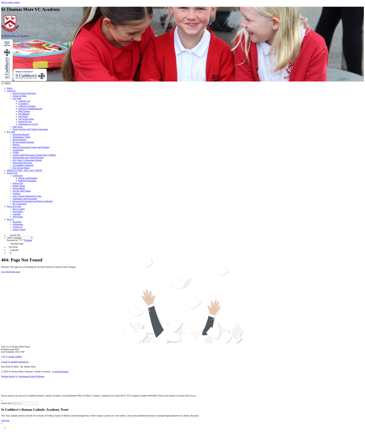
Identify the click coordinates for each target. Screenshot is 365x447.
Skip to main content (10, 2)
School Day (18, 183)
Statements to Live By (28, 124)
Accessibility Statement (23, 165)
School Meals (19, 188)
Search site (6, 403)
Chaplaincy (23, 103)
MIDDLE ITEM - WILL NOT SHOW (24, 170)
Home (9, 88)
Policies (16, 144)
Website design (8, 376)
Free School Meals (21, 168)
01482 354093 (15, 356)
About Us (11, 91)
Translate (28, 240)
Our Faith (17, 98)
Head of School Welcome (24, 93)
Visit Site (5, 420)
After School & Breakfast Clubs (27, 196)
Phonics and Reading (27, 178)
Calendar (17, 214)
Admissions (18, 224)
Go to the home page (10, 272)
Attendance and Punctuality (25, 198)
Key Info (11, 132)
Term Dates (18, 216)
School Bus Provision (22, 162)
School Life (12, 173)
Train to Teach (19, 229)
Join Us (10, 219)
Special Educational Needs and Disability (31, 147)
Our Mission (24, 114)
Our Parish (23, 116)
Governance (18, 150)
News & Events (14, 206)
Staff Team (17, 126)
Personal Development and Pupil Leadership (33, 201)
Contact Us (18, 227)
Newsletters (18, 211)
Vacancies (17, 222)
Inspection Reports (21, 134)
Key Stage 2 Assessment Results (27, 160)
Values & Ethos (20, 96)
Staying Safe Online (22, 191)
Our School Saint (26, 119)
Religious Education (27, 180)
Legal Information (60, 371)
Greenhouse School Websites (31, 376)
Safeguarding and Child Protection (28, 157)
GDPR (16, 152)
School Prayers (25, 121)
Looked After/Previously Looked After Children (34, 155)
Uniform (16, 193)
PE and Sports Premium (23, 142)
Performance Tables (21, 137)
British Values (19, 186)
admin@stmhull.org (15, 362)
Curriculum (18, 175)
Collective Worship (27, 106)
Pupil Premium (19, 139)
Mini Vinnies (24, 111)
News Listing (19, 209)
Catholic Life (24, 101)
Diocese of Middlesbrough (30, 109)
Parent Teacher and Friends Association (30, 129)
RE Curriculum (19, 204)
